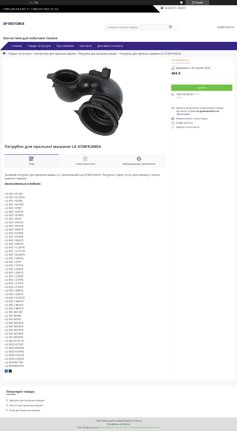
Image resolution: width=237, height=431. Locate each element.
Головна (16, 46)
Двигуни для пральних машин (26, 400)
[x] (10, 371)
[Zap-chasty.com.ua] (13, 23)
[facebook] (6, 371)
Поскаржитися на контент (114, 427)
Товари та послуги (39, 46)
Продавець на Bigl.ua (118, 424)
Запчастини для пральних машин (55, 53)
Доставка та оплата (110, 46)
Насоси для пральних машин (26, 405)
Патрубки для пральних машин (97, 53)
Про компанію (65, 46)
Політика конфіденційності (145, 427)
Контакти (86, 46)
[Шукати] (170, 27)
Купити (201, 87)
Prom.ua (137, 420)
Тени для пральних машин (24, 410)
